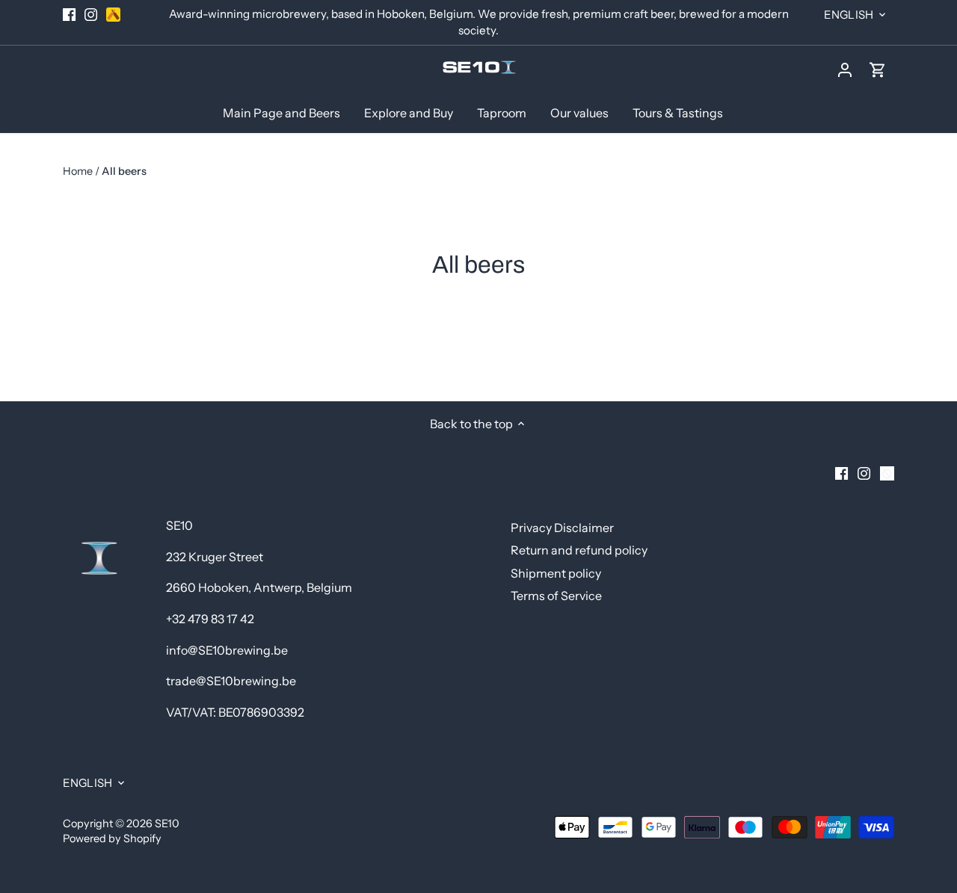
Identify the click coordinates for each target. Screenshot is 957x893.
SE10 (167, 823)
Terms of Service (556, 595)
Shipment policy (556, 573)
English (848, 14)
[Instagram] (90, 14)
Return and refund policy (579, 550)
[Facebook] (69, 14)
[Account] (844, 69)
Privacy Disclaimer (562, 527)
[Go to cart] (878, 69)
